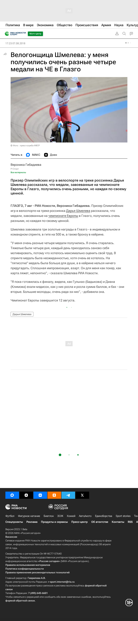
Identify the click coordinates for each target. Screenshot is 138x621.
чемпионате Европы (63, 216)
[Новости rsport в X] (82, 495)
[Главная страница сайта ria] (6, 34)
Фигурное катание (29, 516)
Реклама (31, 522)
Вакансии (11, 536)
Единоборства (103, 516)
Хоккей (71, 516)
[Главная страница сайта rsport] (23, 34)
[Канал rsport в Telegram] (68, 495)
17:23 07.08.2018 (15, 43)
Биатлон (49, 516)
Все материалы (18, 172)
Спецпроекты (14, 522)
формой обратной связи (20, 600)
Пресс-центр (79, 522)
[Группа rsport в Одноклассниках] (54, 495)
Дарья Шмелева (78, 211)
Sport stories (123, 516)
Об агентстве (99, 522)
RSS (130, 522)
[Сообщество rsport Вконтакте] (40, 495)
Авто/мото (85, 516)
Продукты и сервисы (54, 522)
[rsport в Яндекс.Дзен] (26, 495)
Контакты (118, 522)
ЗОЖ (60, 516)
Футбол (9, 516)
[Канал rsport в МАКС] (12, 495)
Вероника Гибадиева (26, 164)
